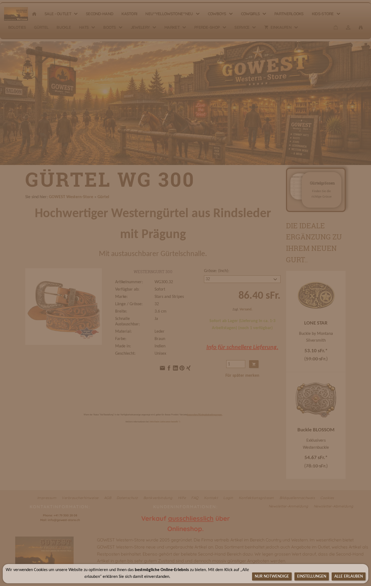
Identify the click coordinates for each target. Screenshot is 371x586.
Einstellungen (311, 576)
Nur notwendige (272, 576)
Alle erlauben (348, 576)
